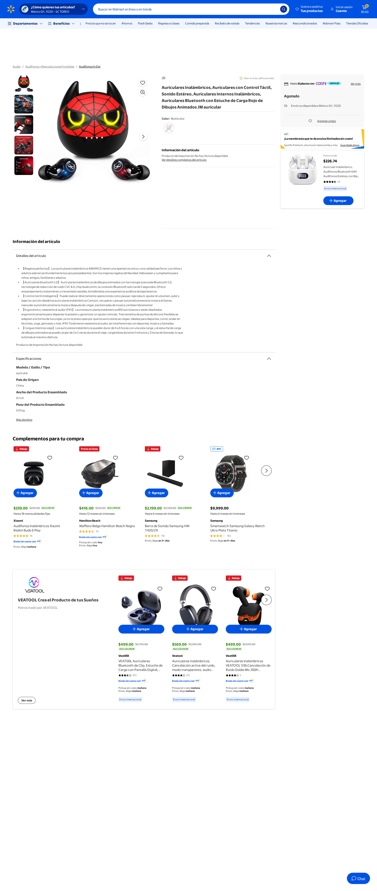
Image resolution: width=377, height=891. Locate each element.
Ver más (356, 83)
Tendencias (252, 23)
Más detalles (24, 419)
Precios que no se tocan (101, 23)
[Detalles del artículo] (269, 255)
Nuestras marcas (276, 23)
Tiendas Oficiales (357, 23)
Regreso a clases (168, 23)
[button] (309, 9)
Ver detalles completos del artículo (184, 159)
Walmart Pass (331, 23)
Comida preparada (197, 23)
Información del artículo (36, 241)
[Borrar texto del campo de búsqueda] (273, 9)
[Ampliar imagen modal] (143, 92)
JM (163, 77)
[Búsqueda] (283, 9)
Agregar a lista (326, 121)
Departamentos (25, 23)
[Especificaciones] (269, 358)
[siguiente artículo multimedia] (143, 137)
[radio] (169, 131)
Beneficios (61, 23)
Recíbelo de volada (227, 23)
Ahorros (127, 23)
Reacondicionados (305, 23)
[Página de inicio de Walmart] (11, 9)
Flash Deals (145, 23)
